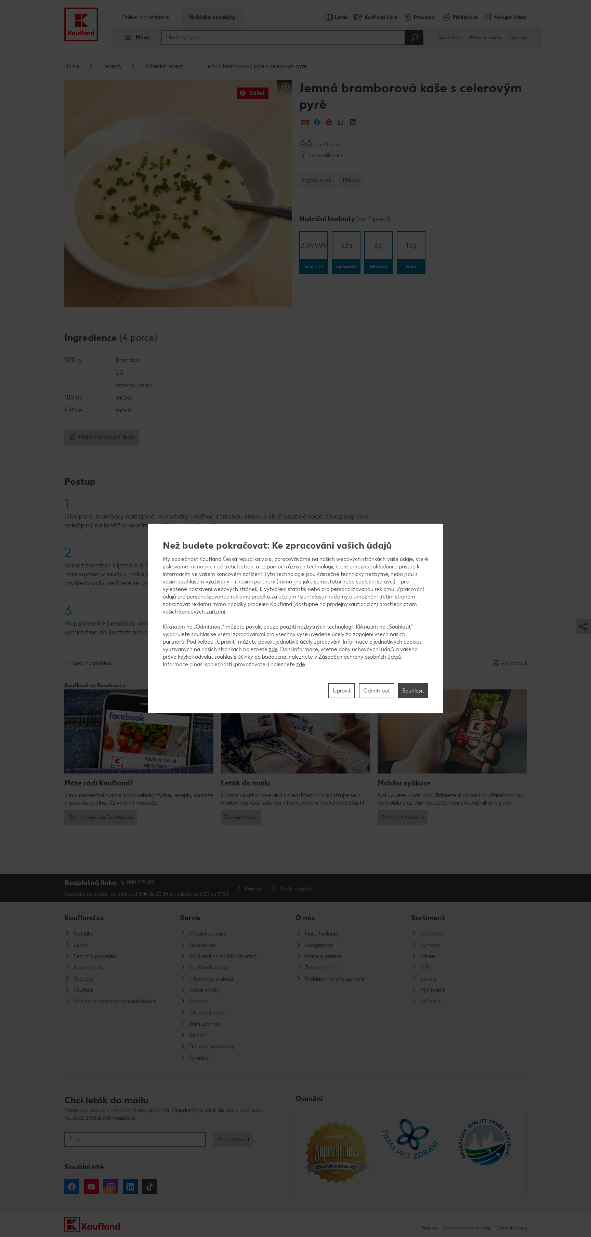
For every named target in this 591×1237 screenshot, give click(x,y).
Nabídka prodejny (212, 17)
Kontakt (518, 38)
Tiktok (149, 1186)
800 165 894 (141, 882)
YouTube (91, 1186)
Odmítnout (376, 690)
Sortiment (428, 917)
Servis (190, 917)
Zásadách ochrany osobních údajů (359, 657)
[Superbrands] (336, 1155)
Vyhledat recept (164, 66)
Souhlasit (413, 690)
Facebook (71, 1186)
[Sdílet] (305, 122)
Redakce (429, 1228)
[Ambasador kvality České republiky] (485, 1155)
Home (71, 66)
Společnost (450, 38)
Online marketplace (145, 17)
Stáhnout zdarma (402, 817)
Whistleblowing (511, 1228)
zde (273, 649)
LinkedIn (130, 1186)
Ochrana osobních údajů (467, 1228)
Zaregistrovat (241, 817)
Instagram (110, 1186)
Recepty (112, 66)
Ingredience (317, 180)
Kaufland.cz (84, 917)
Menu (143, 37)
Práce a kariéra (486, 38)
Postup (351, 180)
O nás (305, 917)
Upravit (342, 690)
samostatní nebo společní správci (354, 581)
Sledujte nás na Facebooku (100, 817)
